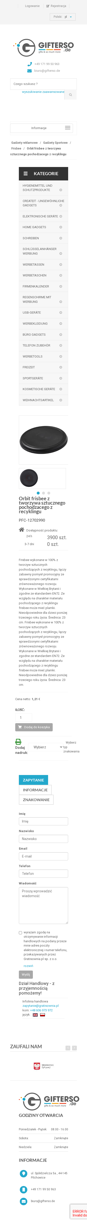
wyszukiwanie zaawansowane (43, 92)
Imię (22, 814)
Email (23, 848)
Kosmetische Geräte (39, 389)
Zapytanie (33, 780)
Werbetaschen (34, 275)
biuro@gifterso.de (43, 1201)
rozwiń (28, 966)
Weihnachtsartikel (38, 400)
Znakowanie (36, 799)
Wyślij (26, 974)
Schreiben (31, 238)
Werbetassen (33, 264)
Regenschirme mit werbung (37, 299)
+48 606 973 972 (41, 1010)
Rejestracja (58, 6)
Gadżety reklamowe (24, 142)
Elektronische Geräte (40, 216)
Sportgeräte (33, 378)
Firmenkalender (36, 286)
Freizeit (29, 367)
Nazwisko (26, 831)
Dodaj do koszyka (37, 727)
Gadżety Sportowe (55, 142)
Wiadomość (27, 883)
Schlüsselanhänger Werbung (40, 251)
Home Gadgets (34, 227)
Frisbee (16, 148)
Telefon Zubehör (36, 345)
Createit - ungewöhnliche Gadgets (43, 203)
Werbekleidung (35, 323)
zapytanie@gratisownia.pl (40, 1005)
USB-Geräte (32, 312)
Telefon (24, 866)
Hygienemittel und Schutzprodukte (37, 188)
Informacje (35, 789)
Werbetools (33, 356)
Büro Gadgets (34, 334)
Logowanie (32, 6)
